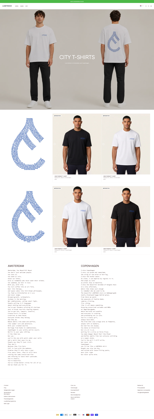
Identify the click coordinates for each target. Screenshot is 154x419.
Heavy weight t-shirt (61, 176)
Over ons (73, 385)
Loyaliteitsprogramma (10, 401)
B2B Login (6, 403)
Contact (6, 385)
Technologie (74, 387)
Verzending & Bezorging (7, 393)
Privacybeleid (141, 387)
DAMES (22, 6)
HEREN (16, 6)
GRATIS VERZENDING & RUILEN (77, 1)
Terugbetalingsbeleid (143, 392)
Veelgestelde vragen (9, 390)
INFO (27, 6)
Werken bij (140, 385)
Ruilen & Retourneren (9, 396)
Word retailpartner (75, 394)
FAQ (5, 387)
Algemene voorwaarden (143, 390)
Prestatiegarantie (8, 398)
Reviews (73, 392)
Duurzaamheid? (75, 390)
